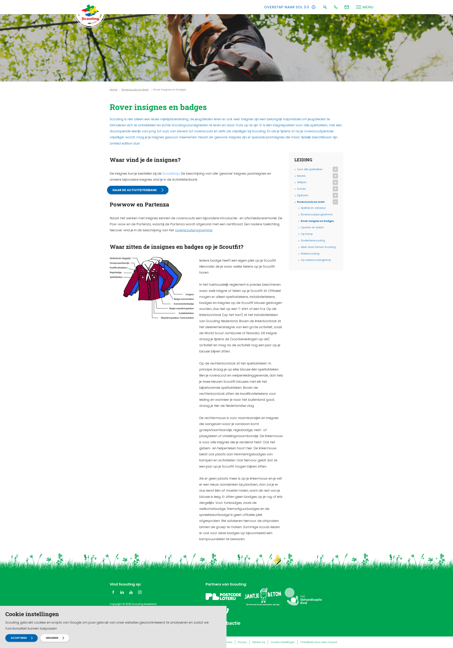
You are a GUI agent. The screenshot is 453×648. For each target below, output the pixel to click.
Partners (227, 642)
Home (113, 89)
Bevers (301, 175)
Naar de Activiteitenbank (135, 190)
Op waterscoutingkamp (316, 260)
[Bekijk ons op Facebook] (113, 592)
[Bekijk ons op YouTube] (131, 592)
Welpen (301, 182)
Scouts (301, 188)
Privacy (242, 642)
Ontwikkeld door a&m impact (318, 642)
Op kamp (307, 234)
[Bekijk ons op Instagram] (140, 592)
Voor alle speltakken (310, 169)
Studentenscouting (313, 240)
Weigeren (52, 638)
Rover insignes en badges (317, 221)
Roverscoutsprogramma (316, 214)
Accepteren (19, 638)
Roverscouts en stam (135, 89)
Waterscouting (310, 253)
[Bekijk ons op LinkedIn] (122, 592)
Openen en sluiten (312, 227)
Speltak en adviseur (313, 208)
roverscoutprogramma (193, 230)
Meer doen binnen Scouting (318, 247)
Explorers (302, 195)
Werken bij (258, 642)
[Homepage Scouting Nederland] (90, 12)
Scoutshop (170, 173)
